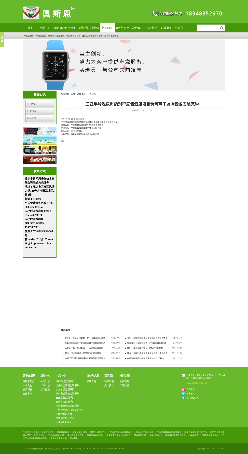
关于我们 (137, 27)
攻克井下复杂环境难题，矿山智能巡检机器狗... (86, 338)
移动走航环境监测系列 (67, 405)
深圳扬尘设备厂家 (75, 435)
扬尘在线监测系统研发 (43, 432)
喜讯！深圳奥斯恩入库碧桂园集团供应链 (83, 353)
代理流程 (124, 385)
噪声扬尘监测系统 (95, 435)
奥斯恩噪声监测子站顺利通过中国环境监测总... (86, 343)
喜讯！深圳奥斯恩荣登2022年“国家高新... (145, 348)
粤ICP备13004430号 (71, 448)
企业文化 (27, 385)
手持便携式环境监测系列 (69, 409)
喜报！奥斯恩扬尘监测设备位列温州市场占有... (148, 353)
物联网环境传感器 (65, 417)
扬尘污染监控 (156, 435)
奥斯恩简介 (29, 381)
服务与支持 (122, 27)
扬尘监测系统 (140, 435)
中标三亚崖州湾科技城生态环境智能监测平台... (86, 358)
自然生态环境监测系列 (67, 385)
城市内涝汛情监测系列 (67, 393)
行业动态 (32, 111)
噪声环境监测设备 (65, 27)
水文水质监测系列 (65, 389)
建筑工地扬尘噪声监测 (92, 36)
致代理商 (124, 381)
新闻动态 (107, 27)
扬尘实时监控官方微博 (175, 435)
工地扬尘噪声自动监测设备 (169, 432)
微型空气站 (39, 435)
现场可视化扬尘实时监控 (121, 432)
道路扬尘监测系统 (210, 435)
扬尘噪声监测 (63, 432)
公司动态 (32, 103)
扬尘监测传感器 (80, 432)
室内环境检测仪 (111, 36)
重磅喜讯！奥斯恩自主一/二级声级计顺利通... (147, 343)
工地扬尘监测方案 (56, 435)
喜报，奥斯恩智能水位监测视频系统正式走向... (148, 338)
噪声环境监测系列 (65, 381)
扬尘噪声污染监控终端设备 (118, 435)
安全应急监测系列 (65, 397)
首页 (30, 27)
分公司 (179, 27)
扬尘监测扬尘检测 (58, 438)
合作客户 (27, 393)
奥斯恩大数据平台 (98, 432)
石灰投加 (74, 438)
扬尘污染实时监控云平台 (196, 432)
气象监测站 (41, 36)
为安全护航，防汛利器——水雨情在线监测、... (86, 348)
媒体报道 (32, 118)
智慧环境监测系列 (65, 401)
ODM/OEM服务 (64, 422)
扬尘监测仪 (194, 435)
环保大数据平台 (64, 413)
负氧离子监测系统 (56, 36)
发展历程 (27, 389)
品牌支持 (91, 381)
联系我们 (166, 27)
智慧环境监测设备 (89, 27)
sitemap (221, 448)
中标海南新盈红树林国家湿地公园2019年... (146, 358)
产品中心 (45, 27)
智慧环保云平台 (73, 36)
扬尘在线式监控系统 (144, 432)
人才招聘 (151, 27)
